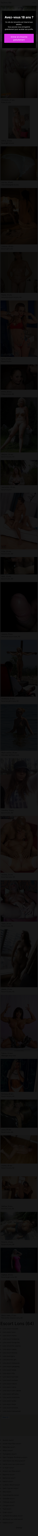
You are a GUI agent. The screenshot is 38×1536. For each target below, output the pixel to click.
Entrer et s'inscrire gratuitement (19, 38)
